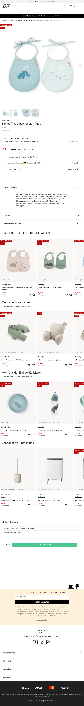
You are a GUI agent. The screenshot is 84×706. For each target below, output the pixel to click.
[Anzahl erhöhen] (9, 545)
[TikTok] (48, 641)
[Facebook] (35, 641)
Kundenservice (9, 653)
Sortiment (7, 661)
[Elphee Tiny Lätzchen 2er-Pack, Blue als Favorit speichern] (80, 545)
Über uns (6, 677)
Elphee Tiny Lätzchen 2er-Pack (51, 20)
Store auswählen (74, 169)
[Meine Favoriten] (70, 6)
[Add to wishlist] (29, 294)
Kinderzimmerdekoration (32, 20)
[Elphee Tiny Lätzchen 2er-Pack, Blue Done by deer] (42, 65)
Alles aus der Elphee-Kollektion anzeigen (17, 377)
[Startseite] (6, 6)
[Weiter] (80, 65)
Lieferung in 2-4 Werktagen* (44, 1)
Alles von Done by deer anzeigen (15, 306)
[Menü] (81, 6)
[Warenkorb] (75, 6)
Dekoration (18, 20)
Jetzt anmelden (74, 141)
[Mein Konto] (65, 6)
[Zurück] (4, 65)
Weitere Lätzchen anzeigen (13, 533)
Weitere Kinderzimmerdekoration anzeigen (19, 528)
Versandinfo (76, 163)
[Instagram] (42, 641)
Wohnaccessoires (7, 20)
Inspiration (7, 669)
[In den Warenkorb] (33, 294)
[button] (6, 130)
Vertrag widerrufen (42, 620)
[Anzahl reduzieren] (3, 545)
